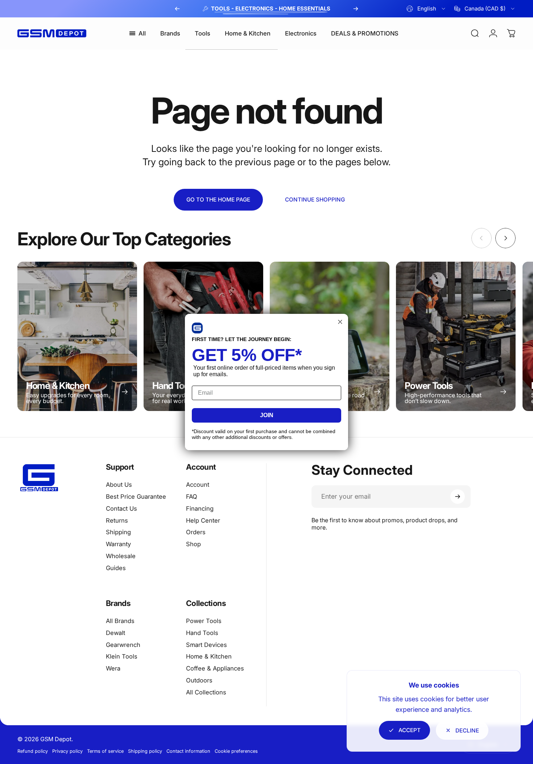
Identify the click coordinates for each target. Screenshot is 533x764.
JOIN (266, 415)
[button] (197, 328)
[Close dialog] (340, 321)
